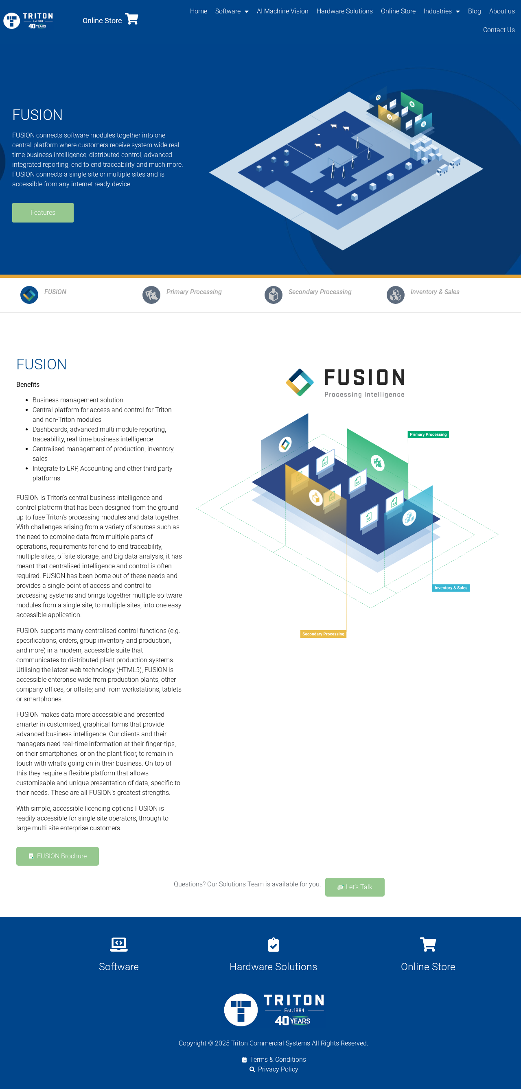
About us (502, 11)
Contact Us (499, 30)
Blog (474, 11)
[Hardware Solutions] (273, 944)
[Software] (119, 944)
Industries (438, 11)
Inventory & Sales (435, 292)
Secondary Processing (320, 292)
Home (198, 11)
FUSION (55, 292)
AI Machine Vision (283, 11)
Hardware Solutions (345, 11)
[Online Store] (132, 19)
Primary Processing (194, 292)
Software (228, 11)
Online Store (102, 20)
